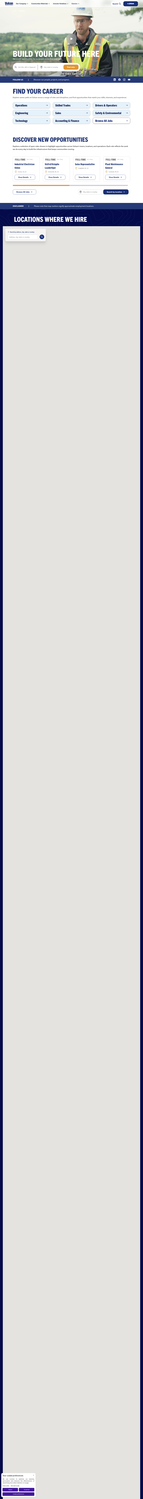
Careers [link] (22, 11)
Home (15, 11)
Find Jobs (71, 67)
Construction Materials (39, 4)
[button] (71, 39)
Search (115, 4)
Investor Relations (59, 4)
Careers (74, 4)
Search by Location (114, 192)
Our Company (21, 4)
